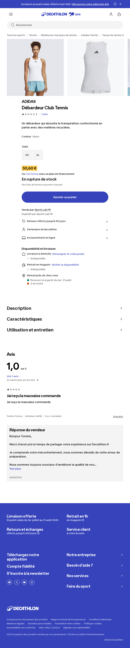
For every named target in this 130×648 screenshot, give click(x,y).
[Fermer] (120, 4)
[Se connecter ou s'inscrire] (111, 14)
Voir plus (15, 468)
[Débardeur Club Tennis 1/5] (35, 67)
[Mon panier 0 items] (119, 14)
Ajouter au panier (65, 197)
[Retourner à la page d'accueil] (61, 14)
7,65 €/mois (32, 174)
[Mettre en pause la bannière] (115, 4)
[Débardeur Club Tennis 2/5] (95, 67)
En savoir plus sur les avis (21, 380)
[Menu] (11, 14)
